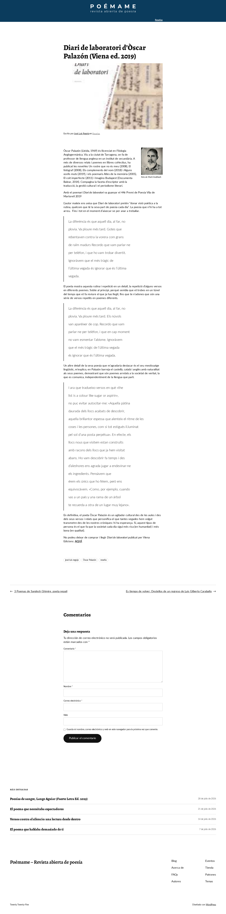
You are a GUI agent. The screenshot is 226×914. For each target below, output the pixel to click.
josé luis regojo (72, 560)
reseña (103, 560)
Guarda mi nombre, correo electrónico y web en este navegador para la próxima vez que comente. (112, 729)
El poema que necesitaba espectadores (36, 809)
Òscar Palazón (89, 560)
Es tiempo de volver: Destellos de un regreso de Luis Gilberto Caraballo (169, 591)
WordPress (211, 905)
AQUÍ (78, 541)
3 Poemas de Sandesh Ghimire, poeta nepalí (40, 591)
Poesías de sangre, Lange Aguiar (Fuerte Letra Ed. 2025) (49, 799)
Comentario (69, 649)
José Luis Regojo (81, 134)
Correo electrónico (72, 701)
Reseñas (159, 20)
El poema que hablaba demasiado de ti (36, 829)
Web (65, 715)
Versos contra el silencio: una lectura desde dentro (45, 819)
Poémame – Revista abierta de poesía (46, 862)
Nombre (68, 687)
